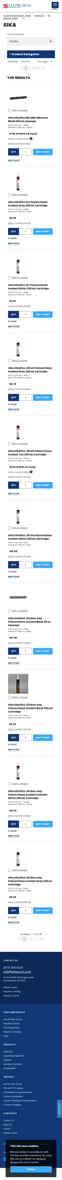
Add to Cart (43, 152)
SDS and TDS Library (13, 1088)
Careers (7, 1128)
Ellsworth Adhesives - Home (17, 15)
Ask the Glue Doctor (12, 1019)
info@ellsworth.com (17, 972)
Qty (13, 151)
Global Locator (10, 1132)
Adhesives (8, 1051)
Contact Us (8, 1120)
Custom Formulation (13, 1096)
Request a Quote (11, 1023)
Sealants (7, 1060)
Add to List (14, 160)
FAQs (6, 1036)
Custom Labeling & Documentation (20, 1100)
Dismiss (31, 1169)
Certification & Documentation (17, 1092)
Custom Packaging (12, 1104)
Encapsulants (9, 1068)
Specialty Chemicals (12, 1064)
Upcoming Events (11, 1027)
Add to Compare (20, 110)
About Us (7, 1124)
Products (39, 15)
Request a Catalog (12, 1031)
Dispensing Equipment (13, 1055)
